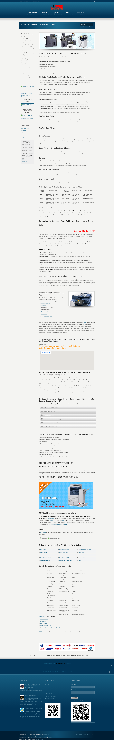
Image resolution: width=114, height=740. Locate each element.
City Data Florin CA (44, 621)
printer (61, 524)
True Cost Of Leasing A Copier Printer (33, 708)
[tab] (68, 407)
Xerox (23, 132)
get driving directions (50, 698)
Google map (24, 163)
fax (53, 524)
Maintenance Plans (45, 311)
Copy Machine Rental (64, 549)
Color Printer (81, 552)
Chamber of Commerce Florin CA (52, 627)
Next (48, 734)
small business (53, 520)
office (49, 518)
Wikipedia (24, 159)
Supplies (88, 734)
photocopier (57, 524)
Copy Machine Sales (45, 560)
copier (85, 322)
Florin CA (42, 616)
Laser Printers (81, 557)
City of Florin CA (44, 619)
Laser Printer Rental (64, 557)
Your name (73, 684)
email (50, 524)
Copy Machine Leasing (45, 557)
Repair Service (25, 137)
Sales (85, 734)
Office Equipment (27, 1)
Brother (24, 130)
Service (21, 1)
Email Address (74, 689)
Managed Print (25, 135)
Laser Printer (81, 555)
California (76, 26)
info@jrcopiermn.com (51, 696)
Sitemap (41, 739)
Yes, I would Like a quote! (57, 663)
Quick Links (35, 1)
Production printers (45, 303)
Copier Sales (43, 549)
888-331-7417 (49, 693)
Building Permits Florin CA (46, 625)
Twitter (49, 684)
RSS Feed (37, 739)
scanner (66, 524)
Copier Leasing (44, 314)
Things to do (24, 161)
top (94, 734)
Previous (45, 734)
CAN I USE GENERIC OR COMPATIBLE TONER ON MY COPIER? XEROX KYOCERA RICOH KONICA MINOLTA (33, 697)
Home (70, 26)
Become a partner (50, 701)
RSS (46, 684)
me (39, 1)
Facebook (51, 684)
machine (53, 518)
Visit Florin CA (43, 623)
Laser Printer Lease (63, 555)
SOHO (63, 520)
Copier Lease (43, 555)
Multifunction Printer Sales (65, 560)
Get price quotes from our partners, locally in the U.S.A (57, 671)
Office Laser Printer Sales (46, 316)
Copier (80, 560)
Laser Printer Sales (63, 552)
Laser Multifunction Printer (84, 549)
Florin (81, 26)
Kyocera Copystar (26, 128)
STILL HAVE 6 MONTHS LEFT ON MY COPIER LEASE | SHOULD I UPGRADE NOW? (32, 686)
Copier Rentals (43, 552)
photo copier (29, 36)
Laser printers (44, 305)
